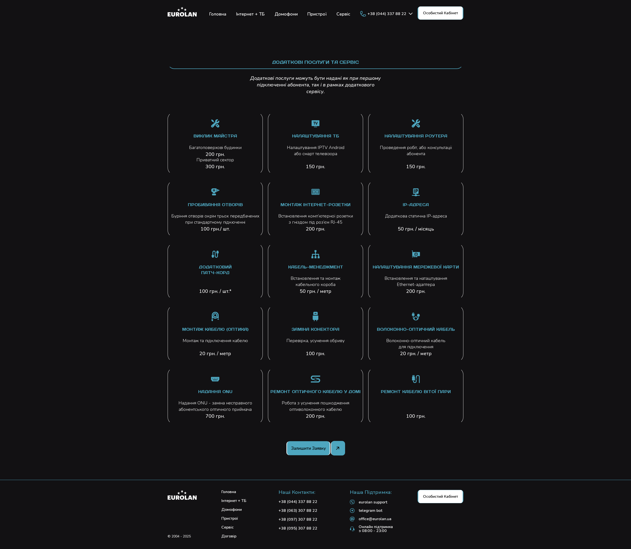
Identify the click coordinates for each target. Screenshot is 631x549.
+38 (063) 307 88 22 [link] (298, 511)
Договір (228, 536)
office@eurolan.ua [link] (375, 519)
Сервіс (343, 14)
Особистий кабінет (440, 13)
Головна (217, 14)
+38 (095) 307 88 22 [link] (298, 528)
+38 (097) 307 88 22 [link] (298, 519)
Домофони (286, 14)
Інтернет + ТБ (250, 14)
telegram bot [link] (370, 511)
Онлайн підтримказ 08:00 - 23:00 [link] (376, 529)
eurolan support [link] (373, 502)
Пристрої (317, 14)
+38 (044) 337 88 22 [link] (387, 14)
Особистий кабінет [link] (440, 496)
